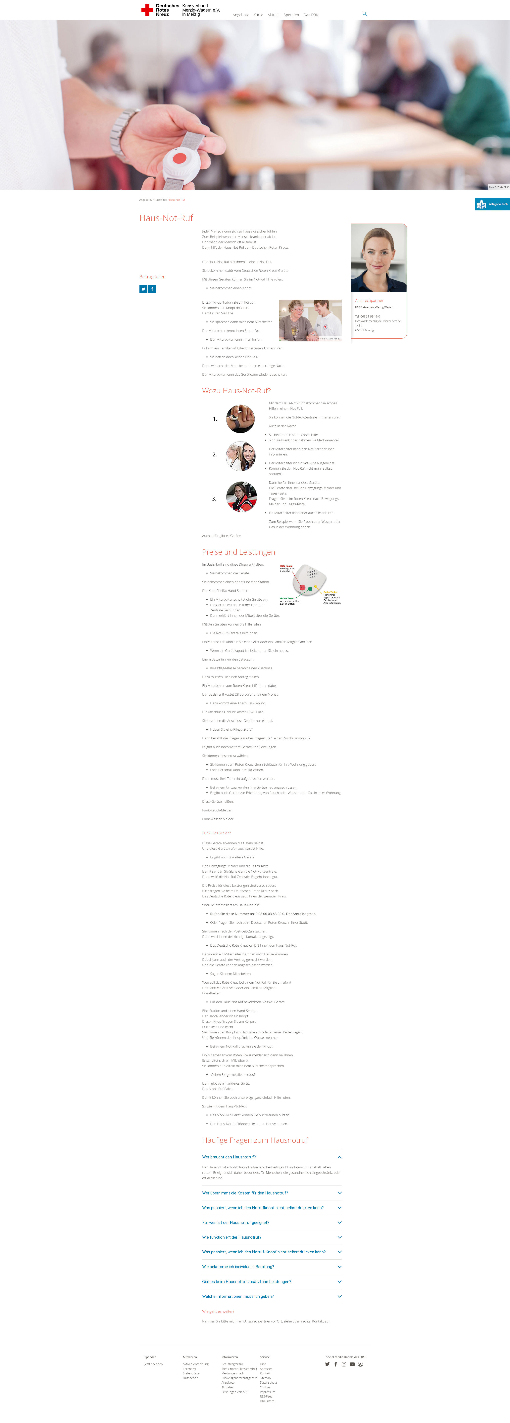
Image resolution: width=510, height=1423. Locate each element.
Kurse (258, 14)
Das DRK (311, 14)
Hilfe (263, 1364)
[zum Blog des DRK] (360, 1364)
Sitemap (265, 1378)
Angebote (241, 14)
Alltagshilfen (160, 199)
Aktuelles (227, 1387)
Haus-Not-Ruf (177, 199)
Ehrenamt (189, 1369)
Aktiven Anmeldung (196, 1364)
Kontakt (265, 1373)
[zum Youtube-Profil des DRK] (352, 1364)
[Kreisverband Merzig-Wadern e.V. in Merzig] (160, 10)
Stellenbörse (191, 1373)
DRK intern (267, 1401)
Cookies (265, 1387)
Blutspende (190, 1378)
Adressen (266, 1369)
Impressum (267, 1392)
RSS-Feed (266, 1396)
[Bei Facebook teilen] (152, 289)
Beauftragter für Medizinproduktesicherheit (236, 1366)
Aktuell (274, 14)
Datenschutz (268, 1382)
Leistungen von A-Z (234, 1392)
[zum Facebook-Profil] (327, 1364)
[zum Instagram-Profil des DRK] (343, 1364)
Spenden (291, 14)
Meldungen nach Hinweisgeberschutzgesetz (236, 1375)
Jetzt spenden (153, 1364)
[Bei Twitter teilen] (143, 289)
